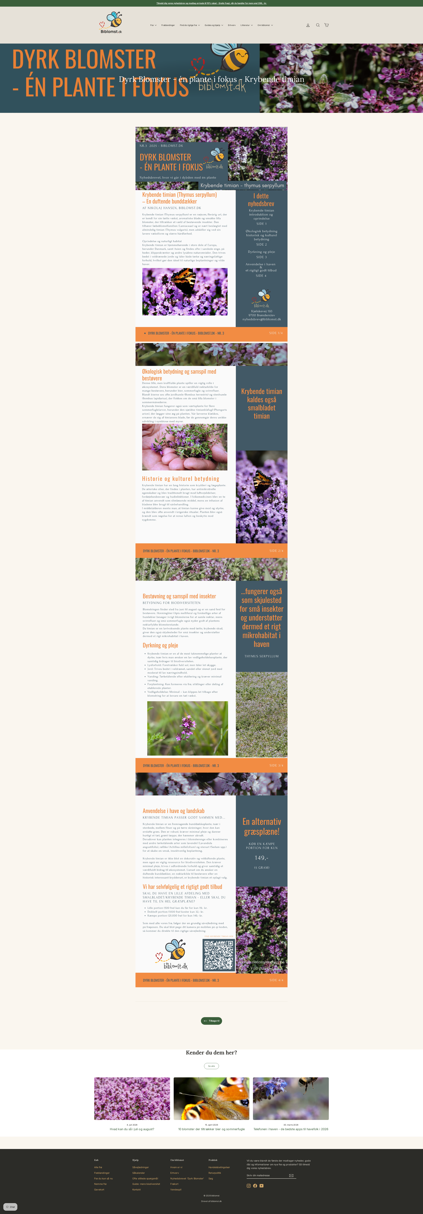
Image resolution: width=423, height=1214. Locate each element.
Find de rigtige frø (188, 25)
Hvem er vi (176, 1167)
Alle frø (98, 1167)
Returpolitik (215, 1172)
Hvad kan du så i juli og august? (132, 1129)
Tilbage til (213, 1020)
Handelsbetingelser (219, 1167)
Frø (152, 25)
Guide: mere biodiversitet (146, 1183)
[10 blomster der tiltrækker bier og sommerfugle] (212, 1098)
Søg (211, 1178)
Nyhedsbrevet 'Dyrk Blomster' (187, 1178)
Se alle (211, 1066)
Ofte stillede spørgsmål (145, 1178)
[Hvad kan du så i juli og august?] (132, 1098)
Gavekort (99, 1189)
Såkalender (138, 1172)
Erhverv (232, 25)
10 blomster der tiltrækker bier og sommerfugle (211, 1129)
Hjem (191, 69)
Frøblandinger (168, 25)
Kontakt (136, 1189)
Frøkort (174, 1183)
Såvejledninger (140, 1167)
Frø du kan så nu (103, 1178)
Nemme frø (100, 1183)
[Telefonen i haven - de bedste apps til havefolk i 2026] (291, 1098)
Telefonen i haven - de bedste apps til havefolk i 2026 (290, 1129)
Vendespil (175, 1189)
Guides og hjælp (213, 25)
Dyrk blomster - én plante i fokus (214, 69)
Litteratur (245, 25)
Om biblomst (264, 25)
